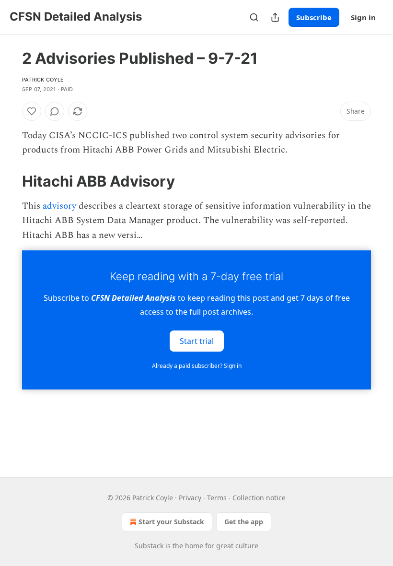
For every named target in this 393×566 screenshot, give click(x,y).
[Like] (31, 111)
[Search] (254, 17)
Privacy (190, 497)
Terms (217, 497)
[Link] (8, 181)
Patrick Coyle (43, 79)
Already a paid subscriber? (197, 366)
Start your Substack (171, 521)
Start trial (197, 341)
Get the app (243, 521)
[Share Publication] (275, 17)
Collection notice (259, 497)
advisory (59, 206)
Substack (149, 545)
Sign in (363, 17)
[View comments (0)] (54, 111)
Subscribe (314, 17)
